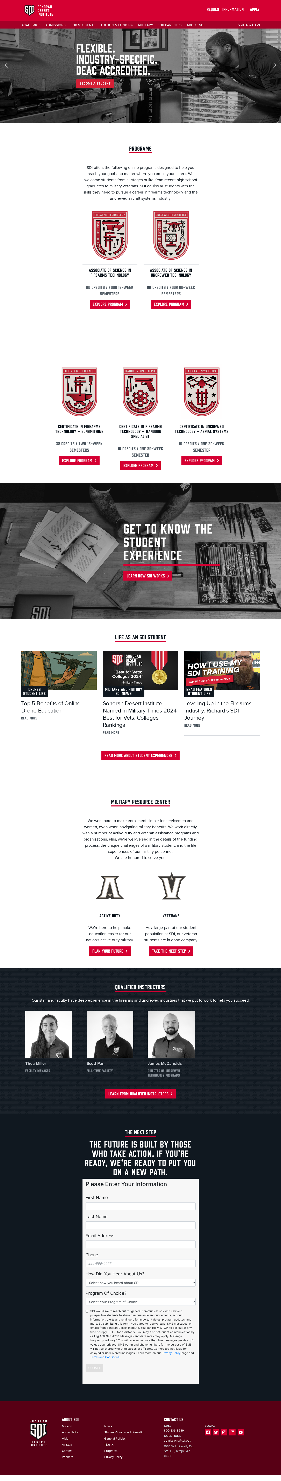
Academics (31, 25)
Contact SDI (249, 24)
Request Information (225, 8)
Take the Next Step (169, 950)
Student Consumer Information (124, 1432)
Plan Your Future (107, 950)
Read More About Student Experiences (138, 755)
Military (145, 25)
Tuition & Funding (117, 25)
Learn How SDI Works (146, 575)
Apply (255, 8)
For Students (83, 25)
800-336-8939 (174, 1430)
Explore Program (108, 303)
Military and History (123, 689)
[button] (6, 65)
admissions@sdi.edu (177, 1440)
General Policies (115, 1438)
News (108, 1426)
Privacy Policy (113, 1457)
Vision (66, 1438)
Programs (110, 1451)
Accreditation (70, 1432)
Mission (67, 1426)
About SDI (195, 25)
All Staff (67, 1445)
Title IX (109, 1445)
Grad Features (199, 689)
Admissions (55, 25)
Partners (67, 1457)
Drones (34, 689)
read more (29, 718)
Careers (67, 1451)
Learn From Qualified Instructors (138, 1093)
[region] (140, 65)
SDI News (124, 693)
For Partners (170, 25)
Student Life (34, 693)
